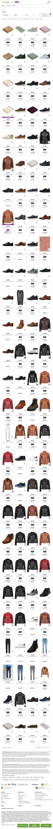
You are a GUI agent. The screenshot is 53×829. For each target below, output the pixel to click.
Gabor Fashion (37, 777)
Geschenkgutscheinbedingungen (24, 802)
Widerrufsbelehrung (22, 795)
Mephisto (22, 779)
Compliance (20, 798)
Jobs (2, 799)
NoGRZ (17, 779)
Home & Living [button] (14, 19)
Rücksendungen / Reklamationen (41, 795)
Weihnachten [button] (26, 19)
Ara (14, 779)
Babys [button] (36, 19)
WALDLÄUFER (5, 779)
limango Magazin (4, 796)
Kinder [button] (41, 19)
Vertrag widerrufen (38, 798)
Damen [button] (20, 19)
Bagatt (42, 777)
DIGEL (27, 777)
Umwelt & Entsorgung (39, 796)
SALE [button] (8, 19)
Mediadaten (3, 802)
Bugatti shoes (5, 777)
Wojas (11, 779)
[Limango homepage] (6, 2)
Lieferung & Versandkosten (40, 793)
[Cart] (12, 35)
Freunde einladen (4, 795)
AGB (19, 793)
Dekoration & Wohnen (34, 779)
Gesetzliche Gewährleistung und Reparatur (43, 799)
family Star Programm (5, 793)
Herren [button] (4, 19)
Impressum (20, 799)
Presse (2, 801)
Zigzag (31, 777)
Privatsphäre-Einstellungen (23, 801)
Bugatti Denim (12, 777)
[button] (7, 15)
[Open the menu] (3, 5)
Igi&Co (23, 777)
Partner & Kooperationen (6, 798)
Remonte (27, 779)
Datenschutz (20, 796)
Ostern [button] (32, 19)
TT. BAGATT (18, 777)
